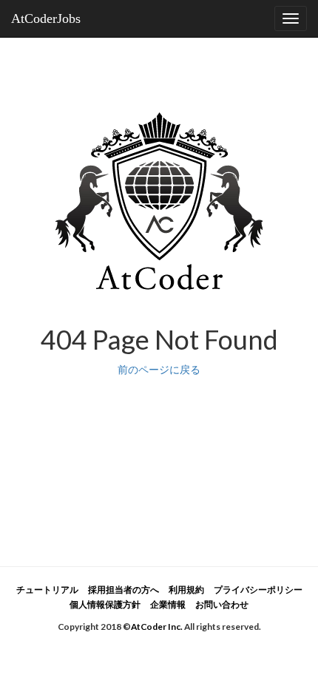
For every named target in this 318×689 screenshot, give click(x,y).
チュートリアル (47, 589)
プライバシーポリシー (258, 589)
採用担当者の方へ (123, 589)
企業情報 (168, 604)
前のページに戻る (159, 369)
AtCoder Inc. (157, 626)
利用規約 (186, 589)
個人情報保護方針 (105, 604)
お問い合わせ (221, 604)
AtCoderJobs (46, 18)
